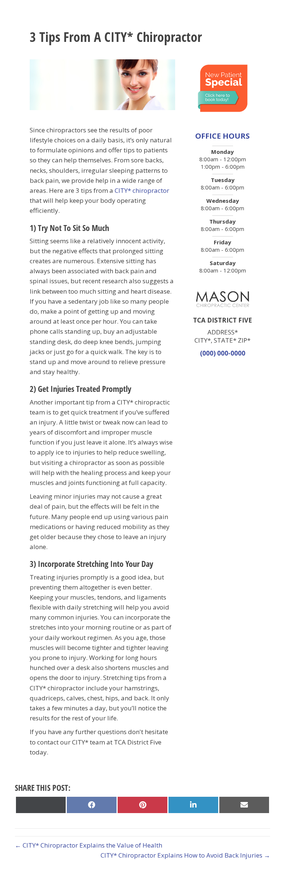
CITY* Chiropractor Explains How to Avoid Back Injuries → (185, 855)
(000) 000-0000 (222, 353)
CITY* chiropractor (142, 190)
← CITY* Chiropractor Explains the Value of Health (88, 845)
